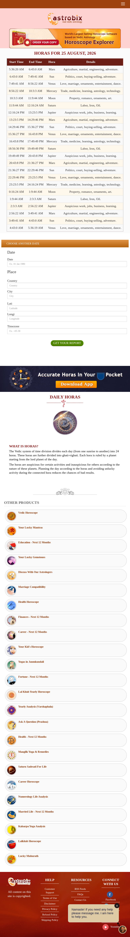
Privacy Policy (49, 909)
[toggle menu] (123, 4)
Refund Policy (49, 914)
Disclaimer (50, 903)
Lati (9, 303)
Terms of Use (50, 898)
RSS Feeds (80, 889)
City (10, 291)
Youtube (114, 926)
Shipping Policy (49, 920)
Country (12, 280)
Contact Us (80, 900)
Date (10, 259)
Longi (11, 314)
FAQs (80, 894)
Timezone (13, 326)
